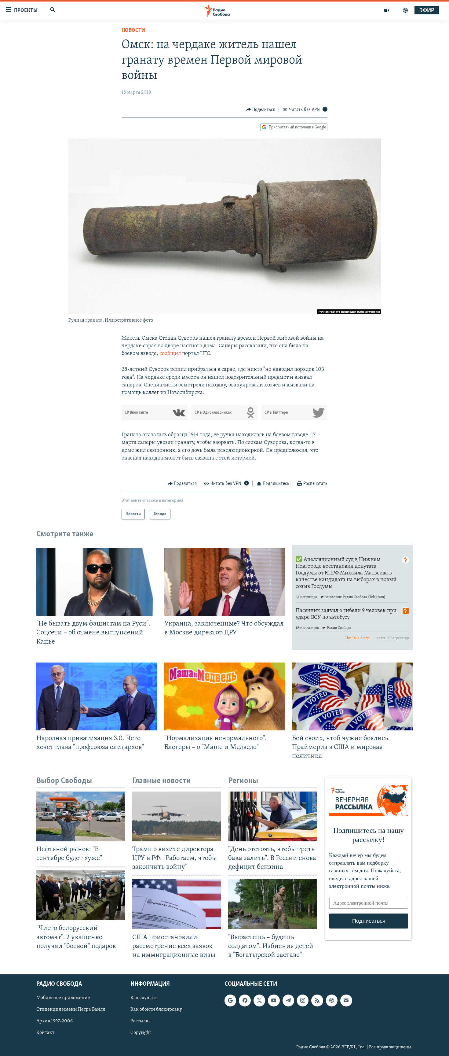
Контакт (45, 1032)
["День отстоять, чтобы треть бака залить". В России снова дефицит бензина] (272, 816)
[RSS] (317, 1000)
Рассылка (140, 1021)
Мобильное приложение (63, 997)
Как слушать (143, 997)
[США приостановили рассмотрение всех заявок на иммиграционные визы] (176, 904)
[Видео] (387, 10)
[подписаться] (346, 1000)
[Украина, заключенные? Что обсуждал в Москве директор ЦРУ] (224, 582)
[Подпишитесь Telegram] (288, 1000)
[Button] (261, 110)
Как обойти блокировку (156, 1009)
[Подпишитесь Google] (230, 1000)
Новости (133, 30)
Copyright (140, 1032)
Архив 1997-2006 (54, 1021)
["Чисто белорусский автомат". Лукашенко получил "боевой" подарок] (80, 895)
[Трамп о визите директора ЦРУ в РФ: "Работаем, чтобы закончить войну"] (176, 816)
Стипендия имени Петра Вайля (70, 1009)
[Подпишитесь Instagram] (302, 1000)
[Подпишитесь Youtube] (273, 1000)
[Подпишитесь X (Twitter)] (259, 1000)
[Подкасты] (332, 1000)
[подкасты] (405, 10)
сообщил (170, 353)
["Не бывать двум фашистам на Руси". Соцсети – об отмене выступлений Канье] (96, 582)
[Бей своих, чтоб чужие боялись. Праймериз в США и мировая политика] (352, 696)
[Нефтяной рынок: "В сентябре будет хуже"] (80, 816)
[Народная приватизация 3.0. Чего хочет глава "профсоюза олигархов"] (96, 696)
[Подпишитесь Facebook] (244, 1000)
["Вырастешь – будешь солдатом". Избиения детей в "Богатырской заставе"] (272, 904)
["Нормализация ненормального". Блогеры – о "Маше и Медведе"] (224, 696)
